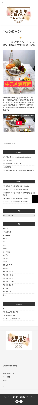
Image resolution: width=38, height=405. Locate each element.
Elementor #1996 (7, 160)
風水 (4, 295)
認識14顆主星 (7, 292)
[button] (1, 2)
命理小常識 (6, 252)
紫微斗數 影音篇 (8, 278)
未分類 (5, 262)
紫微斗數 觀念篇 (8, 285)
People (4, 245)
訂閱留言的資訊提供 (9, 315)
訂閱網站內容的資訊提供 (10, 312)
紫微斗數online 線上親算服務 (23, 193)
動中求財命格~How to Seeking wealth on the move (17, 157)
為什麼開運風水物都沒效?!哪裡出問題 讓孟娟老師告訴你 (19, 171)
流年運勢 (5, 268)
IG (3, 384)
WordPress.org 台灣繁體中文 (11, 319)
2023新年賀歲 (7, 167)
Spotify (5, 380)
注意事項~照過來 (8, 265)
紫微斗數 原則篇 (8, 272)
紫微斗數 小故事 (8, 275)
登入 (4, 309)
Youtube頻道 (6, 377)
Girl (4, 242)
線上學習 (5, 288)
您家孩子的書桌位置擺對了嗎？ (12, 164)
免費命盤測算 (18, 186)
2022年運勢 (19, 38)
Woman (5, 249)
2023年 (5, 239)
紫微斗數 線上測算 (8, 282)
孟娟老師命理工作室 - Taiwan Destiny (24, 397)
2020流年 (5, 229)
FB (3, 387)
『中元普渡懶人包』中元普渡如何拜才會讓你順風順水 (19, 43)
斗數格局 (5, 259)
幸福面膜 (5, 255)
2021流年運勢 (7, 232)
